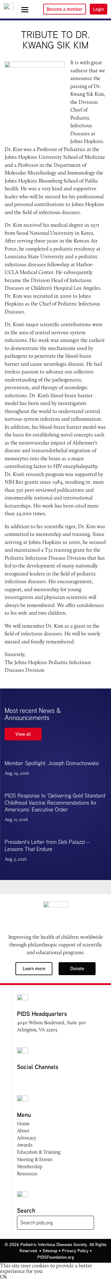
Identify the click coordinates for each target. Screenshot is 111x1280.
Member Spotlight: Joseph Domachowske (52, 763)
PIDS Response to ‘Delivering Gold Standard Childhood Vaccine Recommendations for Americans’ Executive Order (55, 802)
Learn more (34, 968)
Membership (29, 1166)
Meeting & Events (34, 1159)
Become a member (65, 9)
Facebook (20, 1078)
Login (98, 9)
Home (23, 1123)
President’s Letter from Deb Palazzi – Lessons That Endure (47, 845)
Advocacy (26, 1138)
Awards (24, 1145)
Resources (27, 1174)
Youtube (44, 1078)
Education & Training (38, 1152)
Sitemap (50, 1251)
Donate (77, 968)
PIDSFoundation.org (55, 1257)
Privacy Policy (75, 1251)
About (23, 1131)
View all (23, 734)
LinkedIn (56, 1078)
